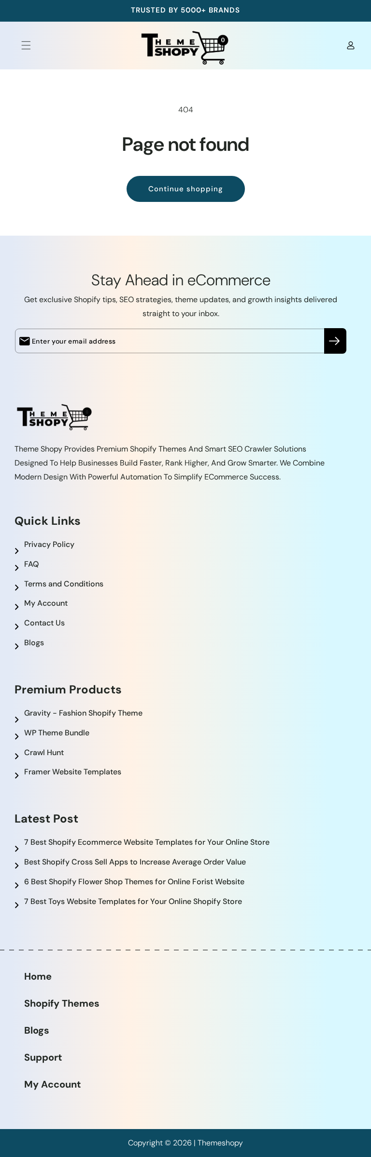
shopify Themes (62, 1003)
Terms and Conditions (63, 584)
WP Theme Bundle (56, 733)
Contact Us (44, 623)
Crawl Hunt (44, 752)
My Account (46, 603)
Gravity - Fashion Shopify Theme (83, 713)
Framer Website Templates (72, 772)
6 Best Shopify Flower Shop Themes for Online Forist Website (134, 882)
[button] (20, 45)
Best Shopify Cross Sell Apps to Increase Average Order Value (135, 862)
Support (43, 1057)
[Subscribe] (335, 341)
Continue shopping (185, 189)
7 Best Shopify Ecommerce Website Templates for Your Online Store (147, 842)
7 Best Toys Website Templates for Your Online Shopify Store (133, 901)
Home (38, 976)
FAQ (31, 564)
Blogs (34, 643)
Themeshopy (220, 1143)
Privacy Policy (49, 544)
